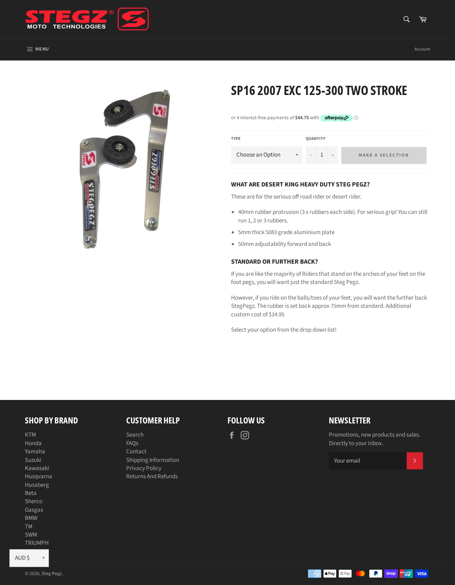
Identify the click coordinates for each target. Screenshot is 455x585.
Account (422, 49)
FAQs (132, 443)
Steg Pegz (52, 573)
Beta (31, 493)
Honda (33, 443)
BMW (31, 518)
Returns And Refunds (152, 476)
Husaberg (37, 485)
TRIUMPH (37, 543)
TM (28, 526)
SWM (31, 535)
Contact (136, 451)
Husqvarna (38, 476)
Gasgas (34, 510)
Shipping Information (152, 460)
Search (135, 435)
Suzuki (33, 460)
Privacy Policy (143, 468)
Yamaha (35, 451)
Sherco (33, 501)
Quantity (315, 139)
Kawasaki (37, 468)
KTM (30, 435)
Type (236, 139)
